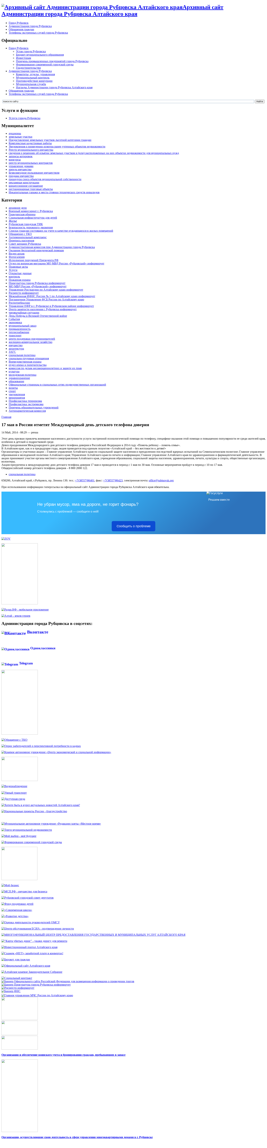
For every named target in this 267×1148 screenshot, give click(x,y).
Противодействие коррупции (34, 80)
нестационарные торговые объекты (31, 189)
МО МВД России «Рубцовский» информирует (37, 286)
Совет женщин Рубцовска (25, 243)
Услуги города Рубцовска (24, 118)
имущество (16, 345)
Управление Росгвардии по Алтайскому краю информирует (46, 289)
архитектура (16, 348)
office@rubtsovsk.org (161, 480)
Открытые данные (20, 273)
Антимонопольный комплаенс (28, 237)
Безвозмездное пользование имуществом (34, 172)
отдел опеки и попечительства (27, 364)
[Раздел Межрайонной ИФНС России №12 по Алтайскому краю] (11, 991)
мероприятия (17, 397)
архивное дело (18, 207)
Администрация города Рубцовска (30, 26)
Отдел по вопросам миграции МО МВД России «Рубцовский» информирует (56, 263)
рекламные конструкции (24, 182)
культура (14, 371)
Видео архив (17, 253)
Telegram (25, 663)
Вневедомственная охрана (25, 361)
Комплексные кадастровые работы (30, 143)
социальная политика (22, 355)
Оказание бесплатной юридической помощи (36, 250)
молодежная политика (22, 374)
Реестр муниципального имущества (31, 149)
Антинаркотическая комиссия (27, 410)
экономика (15, 322)
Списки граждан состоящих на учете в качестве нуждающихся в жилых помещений (61, 230)
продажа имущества (21, 176)
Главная (6, 416)
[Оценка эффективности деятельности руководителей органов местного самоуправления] (30, 922)
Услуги (13, 270)
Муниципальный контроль (32, 77)
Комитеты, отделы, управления (35, 74)
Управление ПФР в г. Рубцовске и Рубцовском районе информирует (51, 306)
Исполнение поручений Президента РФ (33, 260)
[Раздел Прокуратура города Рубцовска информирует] (36, 984)
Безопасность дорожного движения (31, 227)
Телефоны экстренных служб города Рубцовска (38, 32)
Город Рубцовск (19, 22)
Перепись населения (21, 240)
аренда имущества (20, 169)
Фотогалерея (17, 256)
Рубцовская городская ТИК (26, 224)
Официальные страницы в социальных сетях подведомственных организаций (57, 384)
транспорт (15, 335)
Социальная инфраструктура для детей (33, 217)
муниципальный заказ (22, 325)
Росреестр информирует (24, 292)
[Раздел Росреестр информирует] (17, 987)
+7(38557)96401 (84, 480)
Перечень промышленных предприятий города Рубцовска (52, 61)
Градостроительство (28, 67)
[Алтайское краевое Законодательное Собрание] (31, 971)
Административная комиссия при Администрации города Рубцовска (52, 247)
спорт (12, 391)
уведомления (17, 394)
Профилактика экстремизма (26, 404)
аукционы (15, 133)
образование (16, 381)
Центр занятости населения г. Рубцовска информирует (43, 309)
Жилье (13, 220)
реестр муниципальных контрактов (31, 162)
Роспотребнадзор (19, 302)
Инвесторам (23, 57)
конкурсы (15, 159)
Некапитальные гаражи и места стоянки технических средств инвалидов (54, 192)
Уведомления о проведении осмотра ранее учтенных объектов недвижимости (57, 146)
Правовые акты (18, 266)
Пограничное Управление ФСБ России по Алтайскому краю (46, 299)
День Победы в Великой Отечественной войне (38, 315)
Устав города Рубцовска (31, 51)
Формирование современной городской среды (45, 64)
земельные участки (20, 136)
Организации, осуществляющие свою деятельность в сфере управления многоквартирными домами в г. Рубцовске (77, 1137)
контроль (14, 276)
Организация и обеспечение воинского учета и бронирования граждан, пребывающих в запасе (63, 1054)
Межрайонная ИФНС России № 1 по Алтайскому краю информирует (52, 296)
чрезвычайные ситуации (24, 312)
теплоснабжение (19, 332)
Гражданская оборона (22, 214)
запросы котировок (21, 156)
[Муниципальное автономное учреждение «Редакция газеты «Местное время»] (51, 823)
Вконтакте (37, 632)
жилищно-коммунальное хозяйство (30, 342)
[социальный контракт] (16, 978)
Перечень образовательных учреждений (33, 407)
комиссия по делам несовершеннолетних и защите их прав (45, 368)
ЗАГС (12, 351)
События (14, 319)
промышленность (20, 328)
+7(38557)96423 (113, 480)
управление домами (21, 166)
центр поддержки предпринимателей (32, 338)
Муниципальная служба (31, 84)
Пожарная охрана (20, 279)
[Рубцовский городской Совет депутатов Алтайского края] (27, 897)
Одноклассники (42, 648)
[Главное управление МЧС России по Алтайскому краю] (37, 994)
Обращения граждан (21, 29)
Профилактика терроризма (25, 400)
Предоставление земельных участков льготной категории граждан (50, 139)
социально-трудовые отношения (29, 358)
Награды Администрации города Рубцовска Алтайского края (54, 87)
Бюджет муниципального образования (40, 54)
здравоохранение (19, 378)
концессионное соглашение (26, 185)
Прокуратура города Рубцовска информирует (37, 283)
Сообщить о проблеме (134, 526)
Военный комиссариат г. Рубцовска (31, 211)
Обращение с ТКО (20, 234)
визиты (13, 387)
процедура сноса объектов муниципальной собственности (45, 179)
